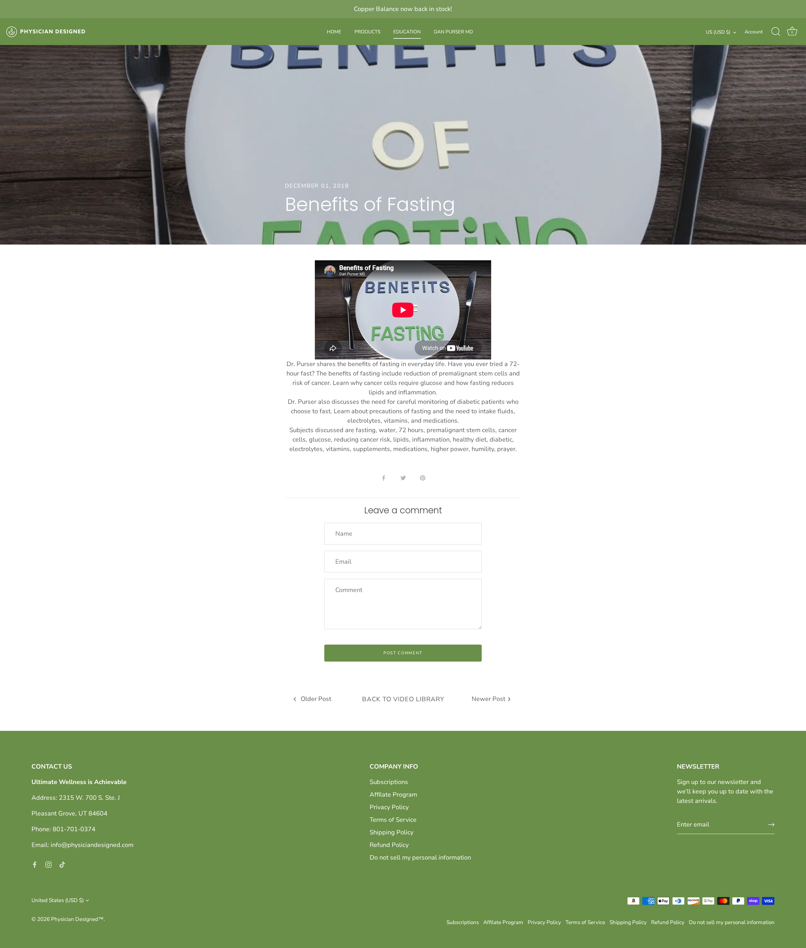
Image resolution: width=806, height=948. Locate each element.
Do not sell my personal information (420, 857)
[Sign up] (771, 824)
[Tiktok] (62, 864)
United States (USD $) (57, 900)
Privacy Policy (389, 807)
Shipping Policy (391, 832)
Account (754, 32)
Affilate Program (393, 794)
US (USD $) (718, 32)
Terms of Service (393, 819)
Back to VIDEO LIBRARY (403, 699)
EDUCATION (407, 32)
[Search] (776, 32)
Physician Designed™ (77, 919)
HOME (334, 32)
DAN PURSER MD (453, 32)
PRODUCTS (367, 32)
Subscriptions (389, 782)
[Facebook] (34, 864)
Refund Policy (389, 845)
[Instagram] (48, 864)
